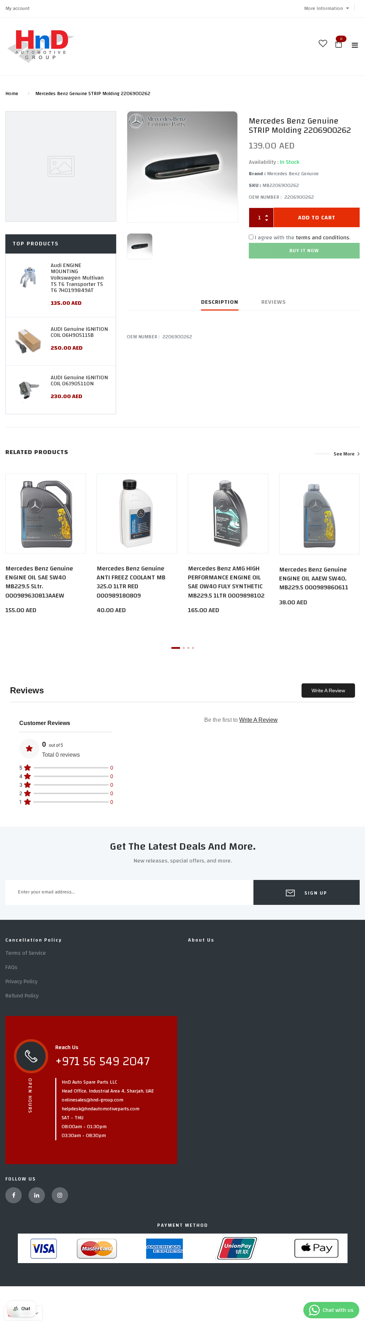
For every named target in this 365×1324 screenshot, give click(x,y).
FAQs (11, 967)
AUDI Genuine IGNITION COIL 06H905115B (79, 332)
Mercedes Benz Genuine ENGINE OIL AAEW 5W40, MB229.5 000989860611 (313, 578)
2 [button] (184, 648)
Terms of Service (25, 953)
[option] (182, 166)
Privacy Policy (21, 981)
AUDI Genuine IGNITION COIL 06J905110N (79, 380)
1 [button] (175, 648)
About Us (201, 940)
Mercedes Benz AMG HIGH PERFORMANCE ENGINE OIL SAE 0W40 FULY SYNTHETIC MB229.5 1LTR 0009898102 (226, 582)
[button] (326, 8)
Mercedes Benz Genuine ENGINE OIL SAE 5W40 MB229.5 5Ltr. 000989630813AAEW (39, 582)
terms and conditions (322, 237)
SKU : (255, 185)
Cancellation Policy (33, 940)
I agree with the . (302, 237)
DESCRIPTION (219, 302)
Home (11, 93)
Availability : (263, 162)
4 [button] (193, 648)
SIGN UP (315, 893)
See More (344, 453)
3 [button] (188, 648)
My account (17, 8)
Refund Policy (21, 995)
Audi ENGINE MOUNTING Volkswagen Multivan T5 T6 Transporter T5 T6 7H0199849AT (77, 278)
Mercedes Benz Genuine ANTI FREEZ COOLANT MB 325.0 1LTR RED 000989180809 (131, 582)
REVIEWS (273, 302)
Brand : (257, 173)
